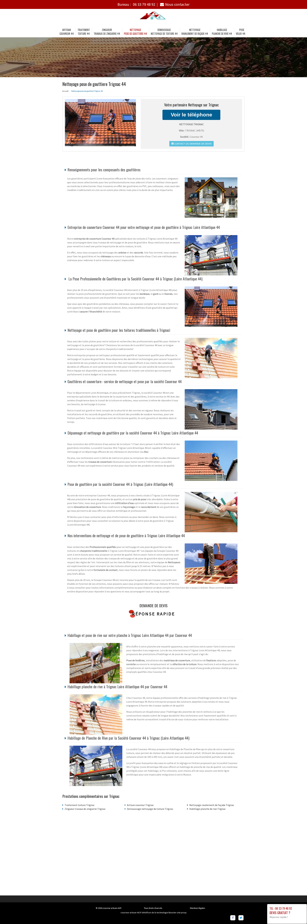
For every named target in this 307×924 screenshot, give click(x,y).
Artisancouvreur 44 (66, 32)
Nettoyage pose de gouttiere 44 (135, 32)
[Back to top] (298, 915)
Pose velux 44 (240, 32)
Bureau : (136, 4)
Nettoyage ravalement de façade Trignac (211, 805)
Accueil (65, 91)
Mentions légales (197, 908)
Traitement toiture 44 (84, 32)
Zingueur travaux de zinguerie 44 (107, 32)
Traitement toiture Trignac (79, 805)
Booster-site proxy (178, 912)
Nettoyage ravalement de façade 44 (194, 32)
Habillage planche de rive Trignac (207, 808)
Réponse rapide (153, 614)
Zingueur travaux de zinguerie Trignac (85, 808)
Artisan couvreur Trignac (140, 805)
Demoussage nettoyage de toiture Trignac (150, 808)
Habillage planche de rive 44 (222, 32)
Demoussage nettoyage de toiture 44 (164, 32)
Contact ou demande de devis (193, 143)
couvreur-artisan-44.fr (112, 908)
